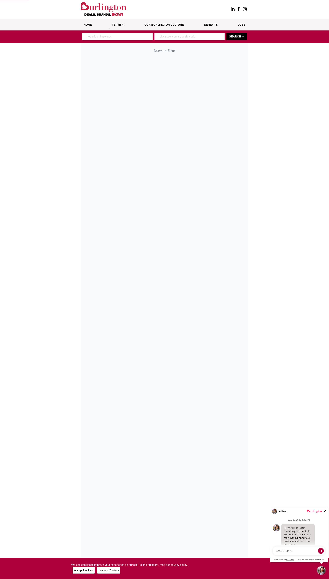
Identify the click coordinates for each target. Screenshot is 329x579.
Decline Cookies (109, 570)
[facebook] (238, 9)
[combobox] (117, 36)
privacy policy (179, 564)
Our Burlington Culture (164, 24)
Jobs (241, 24)
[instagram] (245, 9)
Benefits (211, 24)
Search (235, 36)
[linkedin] (233, 9)
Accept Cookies (83, 570)
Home (88, 24)
